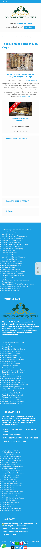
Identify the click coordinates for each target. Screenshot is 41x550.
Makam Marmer (8, 487)
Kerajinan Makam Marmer (11, 465)
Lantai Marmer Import (10, 232)
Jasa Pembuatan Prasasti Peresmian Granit (18, 284)
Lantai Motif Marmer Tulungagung (15, 257)
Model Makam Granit (9, 500)
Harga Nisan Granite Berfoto (12, 467)
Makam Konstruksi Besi (10, 496)
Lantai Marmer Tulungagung (12, 249)
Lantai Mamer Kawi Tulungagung (14, 236)
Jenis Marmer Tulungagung (12, 261)
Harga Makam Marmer (10, 458)
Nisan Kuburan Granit (9, 368)
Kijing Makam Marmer (10, 450)
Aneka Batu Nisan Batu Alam (12, 378)
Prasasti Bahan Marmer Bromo (13, 349)
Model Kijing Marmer (9, 462)
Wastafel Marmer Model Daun (13, 276)
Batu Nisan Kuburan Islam (11, 502)
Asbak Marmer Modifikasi (11, 265)
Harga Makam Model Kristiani (13, 473)
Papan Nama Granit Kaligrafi (12, 395)
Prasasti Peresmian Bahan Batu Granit (16, 286)
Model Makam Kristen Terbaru (13, 492)
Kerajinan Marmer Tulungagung (13, 272)
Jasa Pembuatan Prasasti (11, 345)
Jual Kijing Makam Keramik (12, 471)
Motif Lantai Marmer (9, 259)
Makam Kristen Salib (9, 479)
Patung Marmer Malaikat (11, 397)
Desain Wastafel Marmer (11, 269)
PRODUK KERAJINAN (31, 80)
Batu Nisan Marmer (9, 374)
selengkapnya (24, 96)
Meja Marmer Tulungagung (12, 263)
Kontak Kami (29, 27)
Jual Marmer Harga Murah (11, 240)
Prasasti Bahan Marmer (10, 290)
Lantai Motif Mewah (9, 255)
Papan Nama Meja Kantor (11, 387)
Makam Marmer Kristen (11, 477)
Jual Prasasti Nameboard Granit (13, 382)
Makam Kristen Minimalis (11, 456)
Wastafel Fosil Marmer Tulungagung (15, 280)
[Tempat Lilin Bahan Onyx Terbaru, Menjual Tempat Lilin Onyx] (20, 62)
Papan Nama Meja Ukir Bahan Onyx (15, 385)
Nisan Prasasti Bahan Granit (12, 357)
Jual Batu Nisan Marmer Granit (13, 370)
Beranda (4, 37)
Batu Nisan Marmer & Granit (12, 372)
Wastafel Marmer (8, 267)
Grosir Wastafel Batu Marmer (12, 274)
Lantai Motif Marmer (9, 253)
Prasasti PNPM (7, 347)
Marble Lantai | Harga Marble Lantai (15, 244)
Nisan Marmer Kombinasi (11, 376)
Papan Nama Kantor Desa (11, 380)
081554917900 (25, 23)
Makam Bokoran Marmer (11, 452)
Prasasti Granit (7, 282)
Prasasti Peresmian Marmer (12, 288)
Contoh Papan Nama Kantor (12, 391)
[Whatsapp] (38, 268)
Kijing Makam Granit (9, 481)
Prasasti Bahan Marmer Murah (13, 343)
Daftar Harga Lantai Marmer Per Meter (16, 230)
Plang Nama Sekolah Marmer (13, 389)
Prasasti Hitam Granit (10, 355)
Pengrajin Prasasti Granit (11, 393)
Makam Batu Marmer (10, 469)
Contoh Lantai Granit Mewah (12, 246)
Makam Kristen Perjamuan (12, 483)
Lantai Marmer (7, 234)
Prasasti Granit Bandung (11, 353)
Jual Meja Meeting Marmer (12, 403)
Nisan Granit (6, 506)
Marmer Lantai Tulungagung (12, 238)
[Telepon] (38, 272)
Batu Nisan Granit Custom (11, 508)
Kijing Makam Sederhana (11, 475)
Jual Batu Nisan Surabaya (11, 364)
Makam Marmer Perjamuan (12, 485)
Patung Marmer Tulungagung (13, 401)
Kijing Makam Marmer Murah (12, 460)
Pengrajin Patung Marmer (11, 399)
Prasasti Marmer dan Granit (12, 351)
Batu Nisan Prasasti (9, 362)
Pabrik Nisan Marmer (10, 366)
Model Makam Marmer (10, 454)
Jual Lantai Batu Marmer (11, 242)
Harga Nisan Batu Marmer (11, 510)
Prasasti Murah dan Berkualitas (13, 359)
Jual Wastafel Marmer (10, 278)
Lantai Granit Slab (8, 251)
